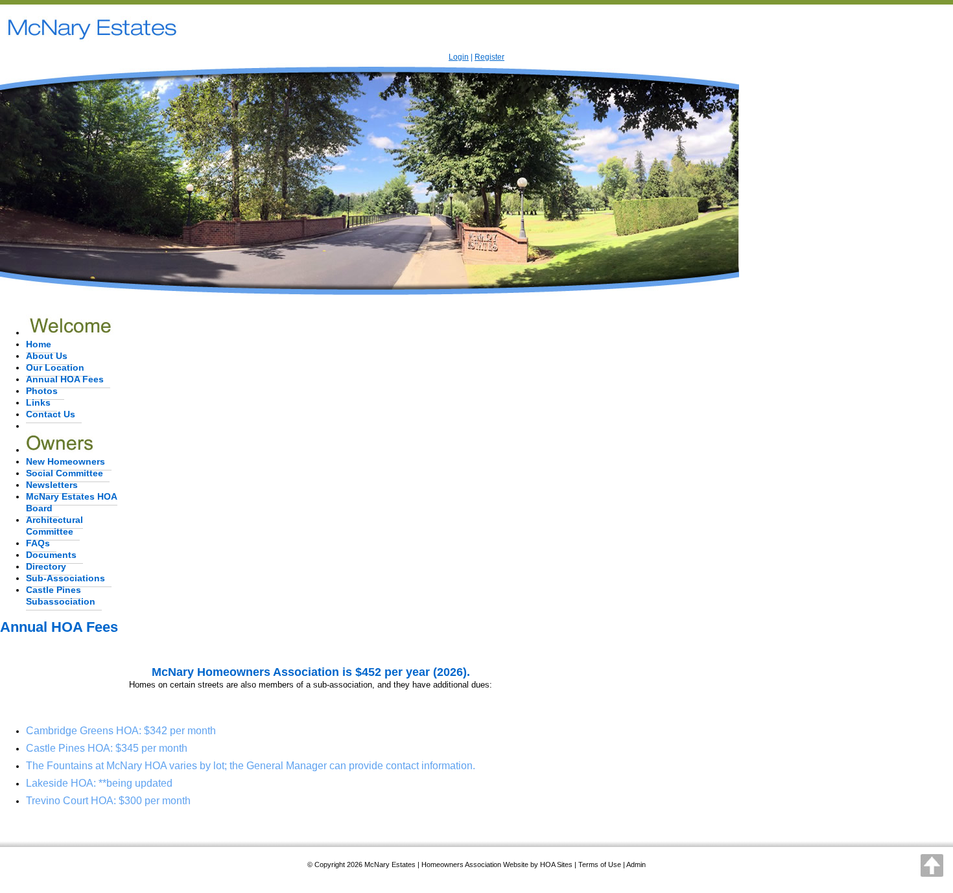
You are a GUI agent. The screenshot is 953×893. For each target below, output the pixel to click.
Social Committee (64, 473)
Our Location (55, 367)
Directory (46, 566)
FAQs (38, 543)
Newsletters (52, 485)
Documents (51, 555)
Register (489, 57)
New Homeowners (65, 461)
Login (459, 57)
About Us (46, 356)
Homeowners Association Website (474, 864)
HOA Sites (556, 864)
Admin (636, 864)
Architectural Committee (54, 526)
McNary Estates (390, 864)
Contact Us (50, 414)
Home (38, 344)
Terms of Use (599, 864)
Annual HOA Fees (65, 379)
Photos (42, 391)
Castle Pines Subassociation (60, 596)
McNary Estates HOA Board (71, 502)
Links (38, 402)
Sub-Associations (65, 578)
